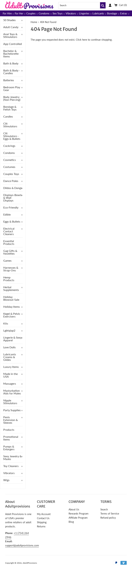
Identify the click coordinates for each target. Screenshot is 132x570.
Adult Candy (10, 27)
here (84, 39)
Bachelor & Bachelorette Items (11, 53)
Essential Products (8, 242)
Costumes (9, 166)
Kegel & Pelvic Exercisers (11, 315)
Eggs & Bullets (11, 221)
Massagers (9, 383)
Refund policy (108, 517)
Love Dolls (9, 347)
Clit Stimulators (10, 125)
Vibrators (9, 473)
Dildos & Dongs (12, 187)
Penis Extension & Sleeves (10, 419)
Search (104, 509)
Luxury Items (11, 366)
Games (7, 260)
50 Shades (9, 20)
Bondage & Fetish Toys (9, 108)
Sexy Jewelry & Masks (12, 458)
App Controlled (12, 43)
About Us (74, 509)
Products (8, 429)
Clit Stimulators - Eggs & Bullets (11, 136)
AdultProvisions (30, 563)
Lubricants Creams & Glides (9, 357)
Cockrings (9, 145)
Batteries (8, 80)
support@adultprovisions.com (22, 545)
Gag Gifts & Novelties (10, 252)
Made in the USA (10, 375)
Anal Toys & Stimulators (10, 35)
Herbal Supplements (11, 288)
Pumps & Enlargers (8, 448)
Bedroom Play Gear (11, 88)
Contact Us (43, 518)
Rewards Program (78, 513)
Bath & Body (10, 63)
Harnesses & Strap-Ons (10, 269)
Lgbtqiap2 (9, 330)
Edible (7, 214)
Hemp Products (8, 279)
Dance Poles (10, 180)
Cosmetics (9, 159)
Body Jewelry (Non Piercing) (11, 98)
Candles (8, 116)
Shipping (42, 522)
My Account (44, 514)
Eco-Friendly (10, 207)
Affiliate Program (78, 517)
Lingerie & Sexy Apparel (12, 339)
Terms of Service (109, 513)
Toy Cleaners (11, 466)
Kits (5, 323)
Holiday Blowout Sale (11, 298)
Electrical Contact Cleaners (8, 231)
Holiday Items (11, 306)
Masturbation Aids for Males (12, 392)
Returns (41, 526)
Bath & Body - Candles (11, 72)
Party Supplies (12, 410)
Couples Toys (11, 173)
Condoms (9, 152)
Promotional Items (10, 438)
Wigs (6, 480)
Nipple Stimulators (10, 402)
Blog (71, 521)
